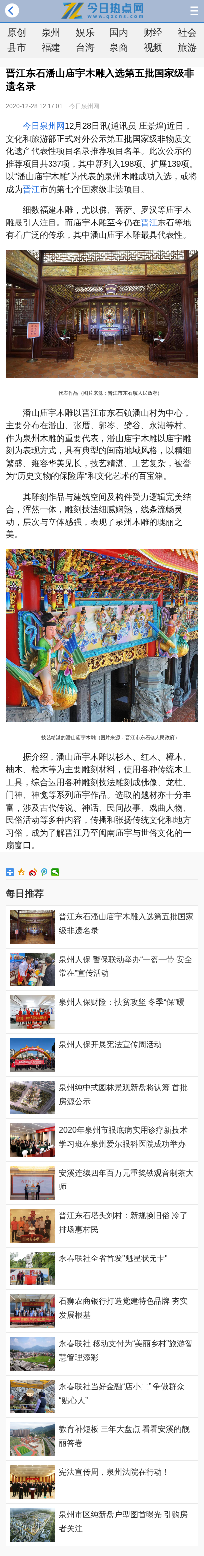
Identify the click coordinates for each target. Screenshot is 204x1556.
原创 (16, 32)
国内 (118, 32)
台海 (85, 47)
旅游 (187, 47)
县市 (16, 47)
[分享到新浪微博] (33, 872)
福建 (51, 47)
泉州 (51, 32)
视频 (153, 47)
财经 (153, 32)
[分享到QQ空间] (21, 872)
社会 (187, 32)
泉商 (118, 47)
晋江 (31, 189)
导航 (194, 11)
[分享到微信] (55, 872)
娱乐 (85, 32)
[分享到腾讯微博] (44, 872)
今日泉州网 (84, 106)
